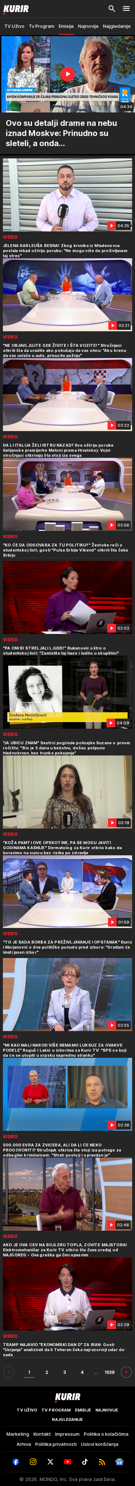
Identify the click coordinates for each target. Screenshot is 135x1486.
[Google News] (119, 1462)
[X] (50, 1462)
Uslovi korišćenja (99, 1444)
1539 (109, 1372)
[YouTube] (67, 1462)
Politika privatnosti (56, 1444)
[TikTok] (85, 1462)
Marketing (17, 1434)
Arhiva (24, 1444)
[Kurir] (14, 8)
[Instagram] (33, 1462)
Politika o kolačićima (106, 1434)
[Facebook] (16, 1462)
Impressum (67, 1434)
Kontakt (42, 1434)
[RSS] (102, 1462)
